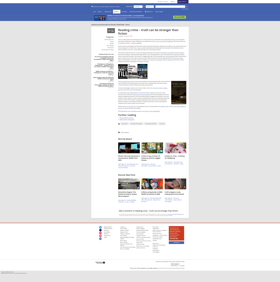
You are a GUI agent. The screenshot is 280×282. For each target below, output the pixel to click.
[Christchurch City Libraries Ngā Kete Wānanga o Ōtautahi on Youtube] (100, 236)
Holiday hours (156, 228)
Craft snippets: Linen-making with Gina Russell (174, 193)
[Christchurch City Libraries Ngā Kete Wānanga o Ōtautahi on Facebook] (100, 227)
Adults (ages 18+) (109, 39)
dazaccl (121, 36)
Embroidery (176, 163)
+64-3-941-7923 (174, 238)
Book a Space (159, 11)
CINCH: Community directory (143, 237)
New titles (106, 230)
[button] (163, 1)
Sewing (181, 163)
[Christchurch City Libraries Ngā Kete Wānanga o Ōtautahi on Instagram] (100, 233)
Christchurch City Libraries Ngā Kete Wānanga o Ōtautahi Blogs (107, 24)
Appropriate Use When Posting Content (176, 214)
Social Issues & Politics (108, 49)
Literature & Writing (123, 167)
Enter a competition (124, 248)
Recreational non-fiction (150, 124)
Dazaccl (127, 24)
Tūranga (155, 240)
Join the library (123, 228)
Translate (182, 265)
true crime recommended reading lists (163, 41)
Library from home (140, 247)
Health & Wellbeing (131, 200)
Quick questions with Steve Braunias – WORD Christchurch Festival (103, 79)
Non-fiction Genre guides (136, 124)
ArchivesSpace (140, 233)
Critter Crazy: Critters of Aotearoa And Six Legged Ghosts (150, 158)
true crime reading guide (153, 111)
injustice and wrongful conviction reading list (161, 59)
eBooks (112, 43)
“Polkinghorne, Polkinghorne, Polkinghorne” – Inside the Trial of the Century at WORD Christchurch (104, 66)
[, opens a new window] (100, 264)
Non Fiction (111, 47)
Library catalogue (140, 228)
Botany (159, 166)
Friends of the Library (158, 237)
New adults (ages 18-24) (132, 164)
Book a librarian (124, 242)
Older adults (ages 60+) (123, 166)
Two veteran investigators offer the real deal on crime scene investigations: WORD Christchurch (104, 58)
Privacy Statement (141, 268)
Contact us (155, 246)
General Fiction (156, 199)
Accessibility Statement (152, 268)
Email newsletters (108, 228)
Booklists (106, 233)
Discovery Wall (140, 239)
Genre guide (124, 124)
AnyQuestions (156, 250)
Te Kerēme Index (140, 244)
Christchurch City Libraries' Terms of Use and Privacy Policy (170, 261)
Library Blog (107, 232)
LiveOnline (155, 248)
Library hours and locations (159, 245)
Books (112, 41)
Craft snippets (168, 201)
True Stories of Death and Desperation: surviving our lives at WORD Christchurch (104, 85)
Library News (107, 235)
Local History (121, 202)
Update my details (124, 230)
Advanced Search (184, 9)
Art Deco (127, 202)
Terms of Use (133, 268)
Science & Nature (152, 166)
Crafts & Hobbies (169, 163)
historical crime (165, 106)
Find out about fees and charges (127, 247)
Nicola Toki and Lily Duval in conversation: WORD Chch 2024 (129, 158)
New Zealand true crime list (127, 81)
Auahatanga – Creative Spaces (160, 235)
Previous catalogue (140, 232)
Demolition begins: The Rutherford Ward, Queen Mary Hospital (127, 194)
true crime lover (132, 106)
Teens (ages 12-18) (178, 162)
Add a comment (125, 132)
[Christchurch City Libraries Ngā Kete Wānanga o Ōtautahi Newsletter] (100, 238)
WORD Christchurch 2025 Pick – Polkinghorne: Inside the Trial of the (104, 73)
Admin (105, 237)
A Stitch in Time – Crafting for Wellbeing (175, 157)
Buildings (132, 202)
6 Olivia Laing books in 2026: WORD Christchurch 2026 (151, 193)
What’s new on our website (142, 246)
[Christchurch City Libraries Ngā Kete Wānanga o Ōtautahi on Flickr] (100, 230)
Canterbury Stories (140, 235)
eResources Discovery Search (143, 240)
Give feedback (156, 252)
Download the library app (142, 230)
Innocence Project (178, 58)
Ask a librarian (123, 235)
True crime (161, 124)
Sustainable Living (157, 238)
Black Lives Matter (169, 52)
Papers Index (139, 242)
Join (95, 11)
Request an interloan (125, 233)
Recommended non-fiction (126, 117)
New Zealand (110, 45)
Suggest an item (124, 232)
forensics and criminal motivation (141, 94)
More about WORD (179, 17)
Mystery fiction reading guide (127, 119)
